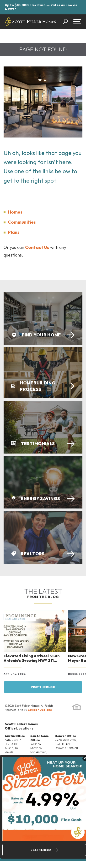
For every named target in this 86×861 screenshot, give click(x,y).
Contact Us (37, 247)
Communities (22, 222)
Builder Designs (40, 710)
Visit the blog (43, 687)
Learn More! (41, 850)
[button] (67, 21)
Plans (14, 232)
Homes (15, 212)
